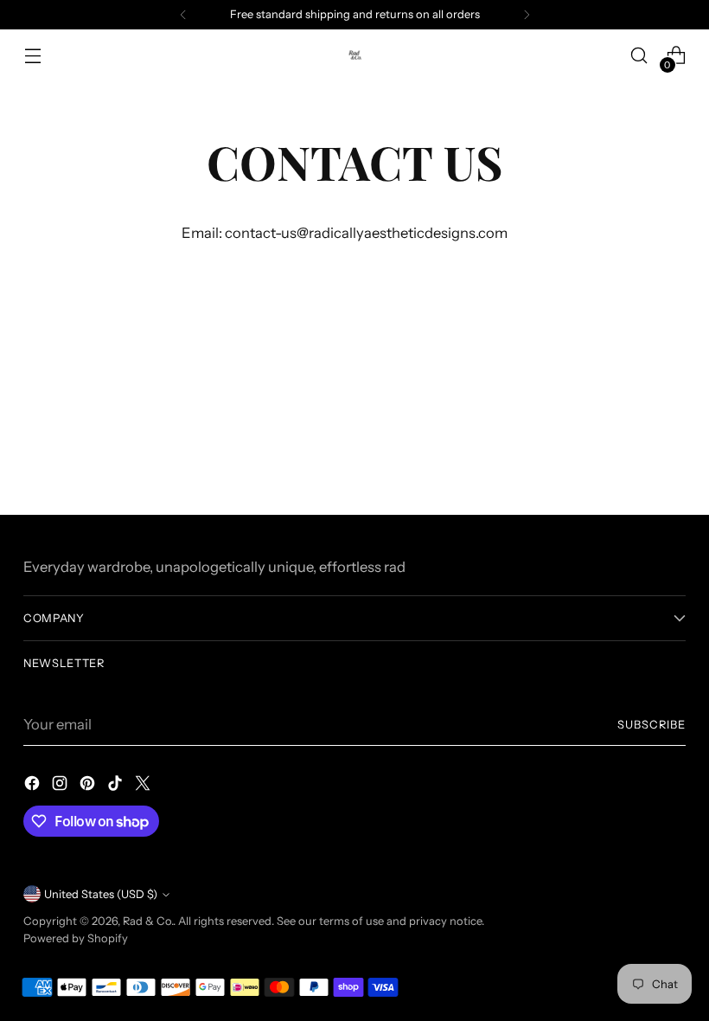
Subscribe (651, 724)
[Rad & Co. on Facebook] (33, 786)
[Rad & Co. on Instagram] (61, 786)
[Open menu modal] (32, 56)
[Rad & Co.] (354, 55)
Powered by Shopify (75, 938)
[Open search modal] (639, 56)
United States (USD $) (100, 894)
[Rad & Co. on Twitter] (144, 786)
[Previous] (183, 14)
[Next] (527, 14)
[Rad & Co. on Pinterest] (89, 786)
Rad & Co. (148, 921)
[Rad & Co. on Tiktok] (116, 786)
